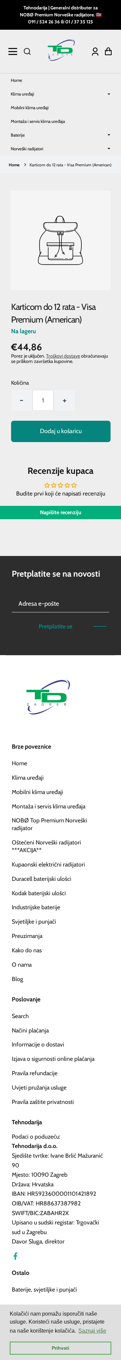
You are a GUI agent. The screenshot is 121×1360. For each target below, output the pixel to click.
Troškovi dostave (63, 356)
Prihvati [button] (60, 1348)
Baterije (18, 135)
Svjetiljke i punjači (34, 921)
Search (20, 1015)
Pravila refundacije (34, 1073)
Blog (17, 978)
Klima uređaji (22, 93)
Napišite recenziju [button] (60, 512)
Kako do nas (27, 950)
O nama (22, 964)
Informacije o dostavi (38, 1044)
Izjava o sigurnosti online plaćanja (53, 1058)
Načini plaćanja (30, 1030)
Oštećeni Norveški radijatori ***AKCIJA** (46, 846)
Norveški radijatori (27, 148)
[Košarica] (107, 51)
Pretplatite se (55, 626)
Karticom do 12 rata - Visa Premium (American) (71, 164)
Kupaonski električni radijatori (48, 864)
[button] (27, 51)
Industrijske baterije (36, 907)
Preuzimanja (27, 935)
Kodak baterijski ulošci (39, 893)
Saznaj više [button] (92, 1331)
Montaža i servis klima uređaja (38, 121)
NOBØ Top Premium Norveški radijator (49, 824)
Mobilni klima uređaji (30, 107)
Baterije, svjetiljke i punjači (44, 1289)
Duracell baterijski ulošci (41, 878)
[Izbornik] (14, 51)
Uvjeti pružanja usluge (39, 1087)
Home (16, 80)
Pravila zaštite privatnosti (43, 1101)
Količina (20, 382)
